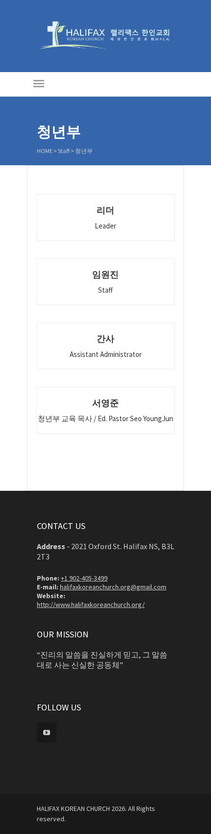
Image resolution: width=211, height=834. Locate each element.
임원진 (105, 274)
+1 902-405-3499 (84, 578)
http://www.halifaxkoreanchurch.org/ (91, 604)
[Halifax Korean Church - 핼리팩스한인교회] (105, 48)
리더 (105, 210)
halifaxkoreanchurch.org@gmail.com (113, 586)
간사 (105, 338)
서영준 (105, 402)
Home (45, 150)
